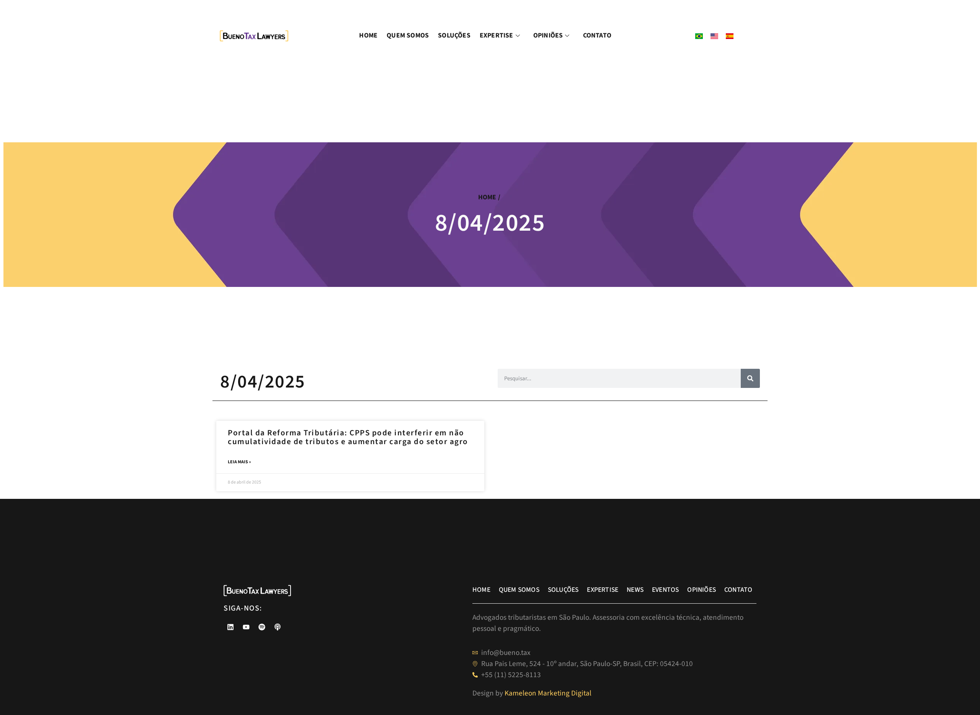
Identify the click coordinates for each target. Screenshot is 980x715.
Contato (597, 35)
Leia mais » (239, 462)
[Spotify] (262, 627)
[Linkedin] (230, 627)
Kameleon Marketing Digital (548, 693)
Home (368, 35)
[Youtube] (246, 627)
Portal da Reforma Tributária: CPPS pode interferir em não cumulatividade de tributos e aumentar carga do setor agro (349, 437)
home (487, 197)
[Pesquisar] (750, 378)
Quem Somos (408, 35)
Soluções (454, 35)
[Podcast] (277, 627)
